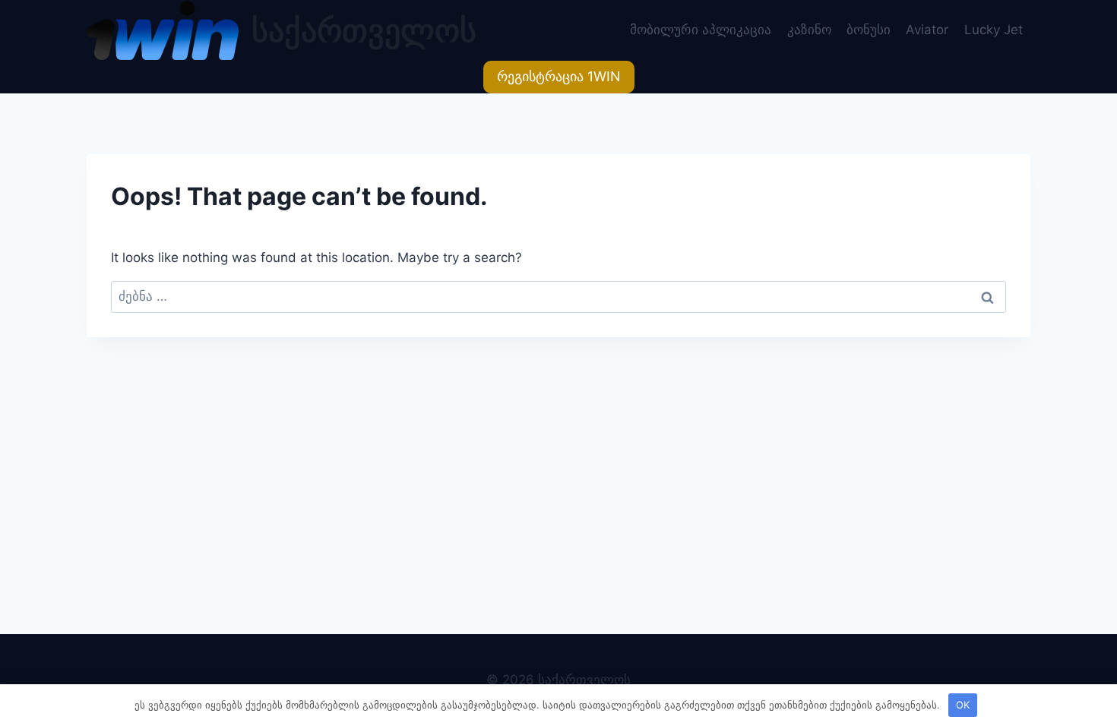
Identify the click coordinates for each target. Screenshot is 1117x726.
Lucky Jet (993, 29)
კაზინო (809, 29)
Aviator (927, 29)
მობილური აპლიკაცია (700, 29)
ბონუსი (868, 29)
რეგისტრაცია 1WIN (559, 76)
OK (963, 705)
